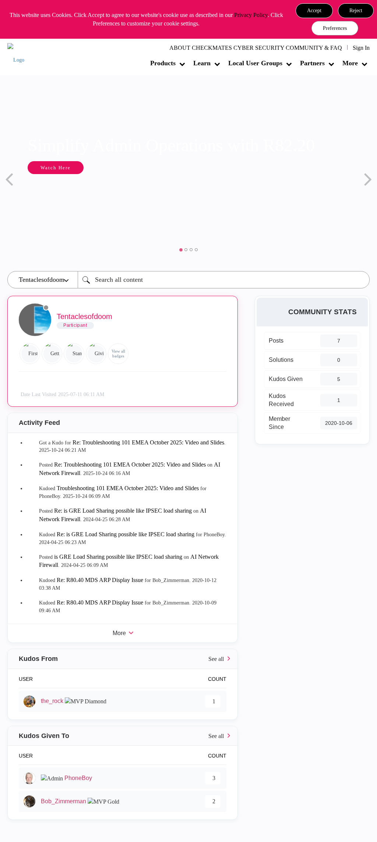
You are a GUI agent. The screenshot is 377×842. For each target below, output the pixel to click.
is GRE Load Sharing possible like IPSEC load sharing (118, 557)
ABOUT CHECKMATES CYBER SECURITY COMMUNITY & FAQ (255, 48)
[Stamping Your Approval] (74, 353)
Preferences (335, 28)
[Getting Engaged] (52, 353)
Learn (202, 63)
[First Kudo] (29, 353)
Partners (312, 63)
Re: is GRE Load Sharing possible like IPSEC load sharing (123, 510)
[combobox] (224, 279)
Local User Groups (255, 63)
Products (163, 63)
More (350, 63)
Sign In (361, 48)
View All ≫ (122, 659)
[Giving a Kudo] (96, 353)
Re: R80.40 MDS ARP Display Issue (100, 580)
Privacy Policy (251, 15)
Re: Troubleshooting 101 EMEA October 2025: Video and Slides (148, 442)
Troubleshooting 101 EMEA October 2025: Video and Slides (128, 488)
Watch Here (41, 167)
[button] (314, 10)
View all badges (118, 353)
